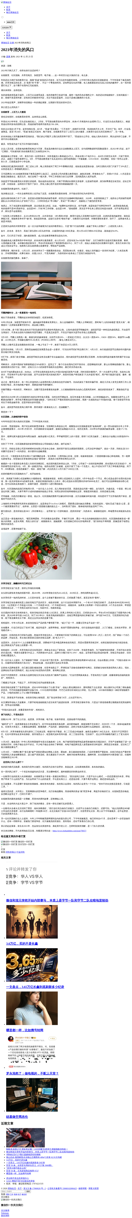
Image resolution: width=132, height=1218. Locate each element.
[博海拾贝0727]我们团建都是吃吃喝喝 (23, 1154)
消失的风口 (11, 852)
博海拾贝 (5, 43)
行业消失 (20, 852)
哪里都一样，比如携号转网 (24, 1030)
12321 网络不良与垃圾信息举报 (20, 1181)
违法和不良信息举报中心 (17, 1178)
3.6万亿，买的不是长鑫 (22, 943)
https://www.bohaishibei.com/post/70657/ (69, 831)
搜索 (28, 1191)
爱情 (8, 1194)
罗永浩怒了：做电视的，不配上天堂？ (32, 1073)
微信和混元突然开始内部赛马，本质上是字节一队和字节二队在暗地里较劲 (57, 900)
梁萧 (8, 57)
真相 (15, 1194)
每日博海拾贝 (12, 12)
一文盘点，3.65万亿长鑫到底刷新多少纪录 (35, 987)
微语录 (24, 1194)
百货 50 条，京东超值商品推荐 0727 (22, 1171)
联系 (8, 10)
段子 (19, 1194)
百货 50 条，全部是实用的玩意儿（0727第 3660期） (29, 1165)
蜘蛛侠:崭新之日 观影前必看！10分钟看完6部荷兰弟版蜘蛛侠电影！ (37, 1149)
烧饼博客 (83, 1188)
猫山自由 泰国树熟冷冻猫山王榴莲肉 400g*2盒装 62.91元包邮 (34, 1157)
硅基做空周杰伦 (17, 1116)
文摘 (12, 43)
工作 (11, 1194)
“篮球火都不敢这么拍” (16, 1168)
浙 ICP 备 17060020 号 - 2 (34, 1188)
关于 (8, 7)
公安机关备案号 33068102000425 (62, 1188)
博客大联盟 (93, 1188)
